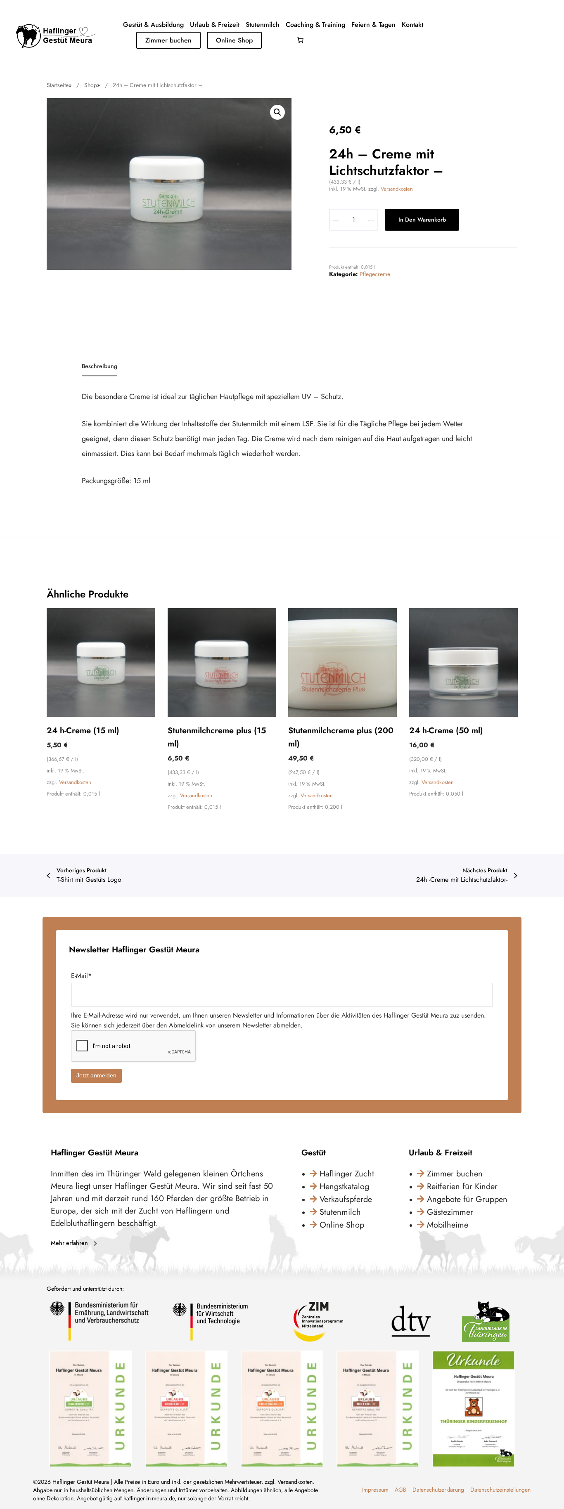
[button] (277, 112)
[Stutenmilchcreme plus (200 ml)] (342, 662)
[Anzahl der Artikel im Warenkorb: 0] (300, 40)
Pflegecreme (375, 274)
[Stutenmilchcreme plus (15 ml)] (222, 662)
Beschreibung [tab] (99, 366)
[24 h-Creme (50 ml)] (463, 662)
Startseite (58, 85)
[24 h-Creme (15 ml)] (101, 662)
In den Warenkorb (422, 219)
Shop (90, 85)
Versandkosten (397, 189)
